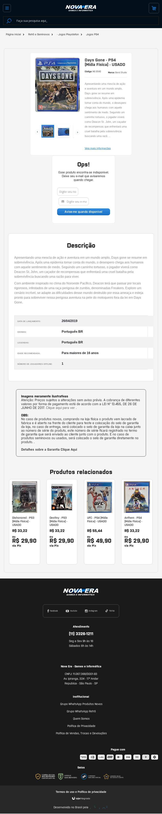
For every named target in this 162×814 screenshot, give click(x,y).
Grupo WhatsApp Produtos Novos (81, 704)
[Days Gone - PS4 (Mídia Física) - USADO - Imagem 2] (63, 131)
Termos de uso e (67, 791)
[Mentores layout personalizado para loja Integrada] (99, 807)
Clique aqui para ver (61, 407)
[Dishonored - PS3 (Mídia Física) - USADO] (24, 521)
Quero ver (27, 542)
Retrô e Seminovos (39, 34)
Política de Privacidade (81, 726)
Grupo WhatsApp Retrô (81, 711)
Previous (35, 129)
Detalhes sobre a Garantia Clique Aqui (49, 449)
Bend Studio (121, 72)
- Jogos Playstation (68, 34)
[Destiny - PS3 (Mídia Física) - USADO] (62, 521)
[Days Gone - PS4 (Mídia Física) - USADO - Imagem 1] (47, 131)
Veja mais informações (98, 148)
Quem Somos (81, 718)
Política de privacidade (92, 791)
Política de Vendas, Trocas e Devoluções (81, 733)
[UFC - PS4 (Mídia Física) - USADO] (99, 521)
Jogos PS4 (92, 34)
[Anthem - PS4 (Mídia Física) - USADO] (137, 521)
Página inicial (13, 34)
